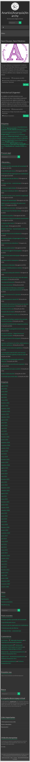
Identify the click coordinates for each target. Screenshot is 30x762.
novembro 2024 (5, 445)
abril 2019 (4, 538)
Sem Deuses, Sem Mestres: (13, 41)
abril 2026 (4, 397)
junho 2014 (4, 552)
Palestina (16, 140)
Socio (27, 144)
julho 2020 (4, 513)
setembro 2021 (5, 490)
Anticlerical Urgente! (10, 92)
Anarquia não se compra (7, 311)
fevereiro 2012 (5, 569)
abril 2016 (4, 544)
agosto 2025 (4, 420)
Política (3, 142)
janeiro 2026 (4, 405)
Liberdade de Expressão (7, 282)
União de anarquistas (9, 738)
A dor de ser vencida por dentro (9, 191)
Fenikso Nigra (4, 136)
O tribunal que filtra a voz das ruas (10, 314)
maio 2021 (4, 496)
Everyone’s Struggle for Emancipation (11, 250)
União (22, 146)
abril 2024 (4, 454)
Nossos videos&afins (6, 724)
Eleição (17, 132)
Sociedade (21, 144)
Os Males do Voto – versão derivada (11, 183)
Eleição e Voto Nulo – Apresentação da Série (13, 229)
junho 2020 (4, 516)
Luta (26, 136)
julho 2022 (4, 482)
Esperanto (5, 134)
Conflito (18, 80)
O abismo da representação (8, 200)
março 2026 (4, 400)
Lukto (23, 136)
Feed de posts (5, 599)
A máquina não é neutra (7, 223)
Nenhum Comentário (9, 115)
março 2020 (4, 524)
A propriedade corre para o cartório (11, 369)
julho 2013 (4, 561)
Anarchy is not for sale (7, 309)
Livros (20, 136)
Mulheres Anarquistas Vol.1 (8, 653)
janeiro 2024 (4, 462)
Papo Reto (21, 140)
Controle (3, 132)
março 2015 (4, 550)
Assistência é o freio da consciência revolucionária (14, 218)
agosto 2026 (4, 386)
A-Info (2, 127)
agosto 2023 (4, 468)
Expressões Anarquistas (20, 111)
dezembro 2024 (5, 442)
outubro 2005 (5, 586)
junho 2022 (4, 485)
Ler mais (26, 84)
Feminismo (22, 134)
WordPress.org (5, 604)
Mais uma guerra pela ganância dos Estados (13, 328)
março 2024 (4, 456)
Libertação (11, 82)
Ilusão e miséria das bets (7, 373)
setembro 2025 (5, 417)
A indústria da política (7, 215)
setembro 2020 (5, 510)
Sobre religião (5, 226)
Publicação (5, 113)
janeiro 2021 (4, 504)
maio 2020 (4, 519)
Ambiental (7, 127)
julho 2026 (4, 388)
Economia (13, 132)
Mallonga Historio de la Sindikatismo (11, 233)
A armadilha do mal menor (8, 208)
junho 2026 (4, 391)
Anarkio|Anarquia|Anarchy (15, 14)
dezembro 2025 (5, 408)
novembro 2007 (5, 584)
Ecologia (8, 132)
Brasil (20, 130)
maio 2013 (4, 564)
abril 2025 (4, 431)
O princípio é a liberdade (8, 265)
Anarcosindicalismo (13, 127)
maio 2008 (4, 575)
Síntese (2, 146)
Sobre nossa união (6, 757)
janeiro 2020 (4, 530)
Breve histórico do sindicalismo (9, 243)
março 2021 (4, 499)
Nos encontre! (4, 727)
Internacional (13, 136)
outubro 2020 (5, 507)
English (20, 132)
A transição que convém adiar (9, 376)
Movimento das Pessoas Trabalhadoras (14, 138)
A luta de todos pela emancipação (10, 255)
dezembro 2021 (5, 487)
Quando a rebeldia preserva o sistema (11, 268)
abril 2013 (4, 567)
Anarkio (4, 129)
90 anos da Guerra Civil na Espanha (11, 338)
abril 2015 (4, 547)
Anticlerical (13, 80)
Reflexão (16, 142)
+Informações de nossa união (8, 721)
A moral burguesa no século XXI (10, 299)
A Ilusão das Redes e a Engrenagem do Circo (13, 238)
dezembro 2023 (5, 465)
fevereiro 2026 (5, 403)
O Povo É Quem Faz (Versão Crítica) (11, 210)
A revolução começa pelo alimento (10, 272)
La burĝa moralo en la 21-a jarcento (11, 294)
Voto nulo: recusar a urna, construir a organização (14, 195)
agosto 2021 (4, 493)
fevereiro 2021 (5, 502)
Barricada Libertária (15, 131)
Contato (15, 757)
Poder (26, 140)
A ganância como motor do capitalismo (11, 348)
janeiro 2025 (4, 439)
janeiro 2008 (4, 578)
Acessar (3, 596)
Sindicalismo (5, 144)
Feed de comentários (7, 602)
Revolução (21, 142)
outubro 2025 (5, 414)
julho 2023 (4, 470)
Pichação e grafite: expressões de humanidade (13, 166)
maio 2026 (4, 394)
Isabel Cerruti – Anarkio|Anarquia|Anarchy (13, 656)
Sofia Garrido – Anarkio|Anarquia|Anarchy (13, 651)
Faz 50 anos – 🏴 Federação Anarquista (12, 640)
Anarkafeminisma (22, 127)
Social (13, 143)
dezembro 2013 (5, 555)
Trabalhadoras (9, 146)
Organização (10, 140)
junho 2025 (4, 425)
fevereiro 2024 (5, 459)
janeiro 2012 (4, 572)
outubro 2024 (5, 448)
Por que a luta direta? (7, 285)
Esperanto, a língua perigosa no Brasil (11, 649)
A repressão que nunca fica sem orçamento (13, 364)
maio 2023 (4, 476)
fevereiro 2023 (5, 479)
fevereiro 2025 (5, 437)
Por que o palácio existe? (8, 248)
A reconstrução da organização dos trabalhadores (14, 173)
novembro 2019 (5, 533)
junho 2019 (4, 536)
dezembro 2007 (5, 581)
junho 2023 (4, 473)
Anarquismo (20, 129)
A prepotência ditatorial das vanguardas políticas (14, 324)
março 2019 (4, 541)
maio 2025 (4, 428)
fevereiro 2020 (5, 527)
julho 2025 (4, 422)
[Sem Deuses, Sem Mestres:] (15, 44)
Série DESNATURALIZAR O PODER (21, 758)
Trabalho (17, 146)
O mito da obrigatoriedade (8, 188)
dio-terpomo (7, 78)
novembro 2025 (5, 411)
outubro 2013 (5, 558)
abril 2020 (4, 521)
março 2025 (4, 434)
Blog (11, 757)
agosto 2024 (4, 451)
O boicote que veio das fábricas (9, 178)
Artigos (12, 111)
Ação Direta (7, 80)
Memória (3, 138)
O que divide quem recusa (8, 171)
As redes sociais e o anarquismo (9, 260)
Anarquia (11, 128)
